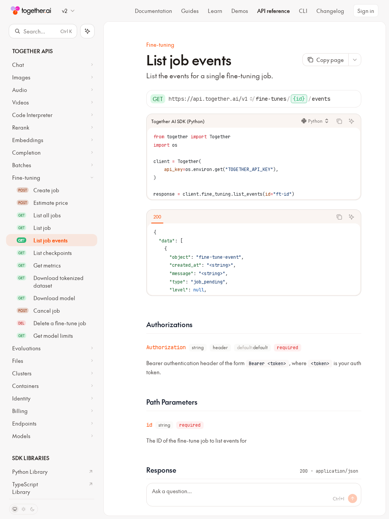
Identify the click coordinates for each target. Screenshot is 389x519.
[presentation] (51, 268)
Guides (190, 10)
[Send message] (352, 498)
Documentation (153, 10)
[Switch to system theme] (15, 509)
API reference (273, 10)
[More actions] (354, 59)
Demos (239, 10)
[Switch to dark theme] (32, 509)
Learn (215, 10)
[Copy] (352, 99)
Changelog (330, 10)
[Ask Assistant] (351, 121)
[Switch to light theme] (23, 509)
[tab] (157, 216)
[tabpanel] (253, 259)
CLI (303, 10)
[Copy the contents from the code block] (339, 121)
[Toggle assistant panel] (87, 31)
